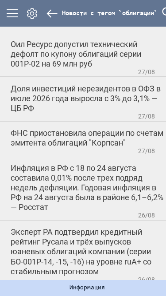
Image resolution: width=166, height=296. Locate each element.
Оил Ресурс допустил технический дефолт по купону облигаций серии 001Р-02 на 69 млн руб (76, 53)
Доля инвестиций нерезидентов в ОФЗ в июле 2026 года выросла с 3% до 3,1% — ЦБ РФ (86, 98)
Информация (87, 288)
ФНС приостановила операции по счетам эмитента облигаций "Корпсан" (87, 137)
